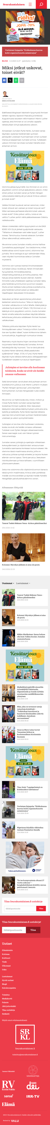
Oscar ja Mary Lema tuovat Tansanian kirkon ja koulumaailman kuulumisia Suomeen (29, 733)
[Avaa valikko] (30, 4)
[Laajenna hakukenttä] (41, 4)
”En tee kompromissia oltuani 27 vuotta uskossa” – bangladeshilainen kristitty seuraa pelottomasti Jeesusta (31, 884)
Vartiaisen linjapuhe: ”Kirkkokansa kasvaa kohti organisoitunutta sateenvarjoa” (23, 51)
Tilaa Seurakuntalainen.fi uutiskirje (23, 901)
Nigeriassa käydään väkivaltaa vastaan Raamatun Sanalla (30, 828)
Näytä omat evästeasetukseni (14, 1020)
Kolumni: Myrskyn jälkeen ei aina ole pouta (21, 565)
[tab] (8, 583)
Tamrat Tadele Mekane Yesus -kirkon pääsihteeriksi (24, 523)
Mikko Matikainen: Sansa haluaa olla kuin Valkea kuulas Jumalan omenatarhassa (31, 636)
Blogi (5, 61)
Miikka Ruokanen (8, 101)
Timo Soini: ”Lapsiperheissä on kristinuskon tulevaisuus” (30, 788)
